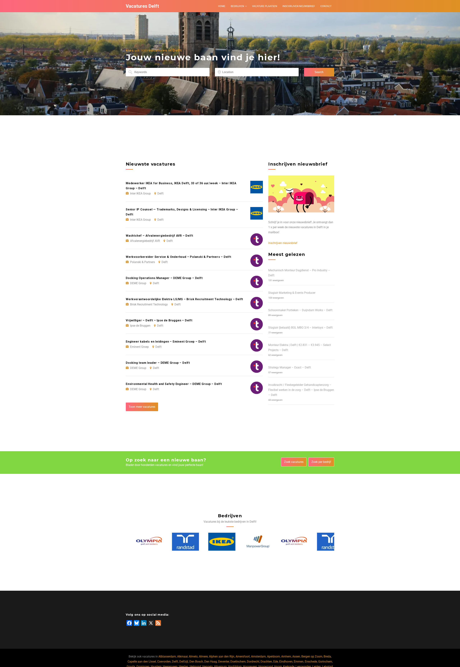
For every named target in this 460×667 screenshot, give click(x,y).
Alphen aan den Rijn (221, 656)
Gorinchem (325, 661)
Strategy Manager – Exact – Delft (289, 367)
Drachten (266, 661)
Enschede (311, 661)
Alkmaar (182, 656)
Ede (275, 661)
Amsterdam (258, 656)
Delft (175, 661)
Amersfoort (243, 656)
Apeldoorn (273, 656)
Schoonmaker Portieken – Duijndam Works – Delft (300, 310)
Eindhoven (286, 661)
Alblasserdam (167, 656)
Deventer (223, 661)
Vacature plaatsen (264, 6)
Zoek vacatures (293, 462)
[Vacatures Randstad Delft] (175, 541)
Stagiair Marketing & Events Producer (291, 292)
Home (221, 6)
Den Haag (210, 661)
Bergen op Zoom (311, 656)
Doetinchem (238, 661)
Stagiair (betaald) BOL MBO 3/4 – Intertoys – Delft (300, 327)
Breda (327, 656)
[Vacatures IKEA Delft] (212, 542)
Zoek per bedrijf (321, 462)
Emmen (298, 661)
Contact (326, 6)
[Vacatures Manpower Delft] (248, 542)
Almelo (193, 656)
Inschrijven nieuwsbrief (298, 6)
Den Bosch (196, 661)
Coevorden (164, 661)
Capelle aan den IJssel (142, 661)
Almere (203, 656)
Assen (296, 656)
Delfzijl (183, 661)
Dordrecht (253, 661)
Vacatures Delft (142, 6)
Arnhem (286, 656)
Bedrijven (237, 6)
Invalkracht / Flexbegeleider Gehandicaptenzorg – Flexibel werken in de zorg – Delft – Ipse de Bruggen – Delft (301, 390)
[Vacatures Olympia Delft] (139, 542)
